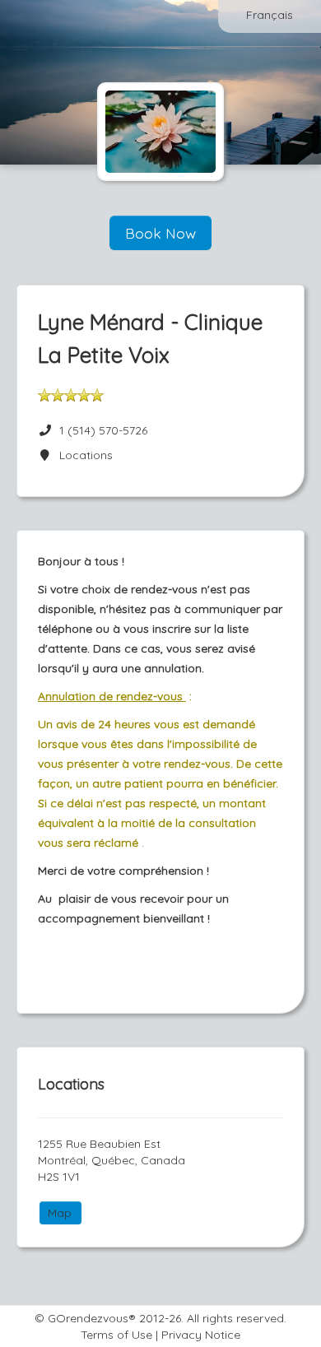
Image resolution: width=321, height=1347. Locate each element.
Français (269, 14)
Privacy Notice (200, 1334)
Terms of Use (116, 1334)
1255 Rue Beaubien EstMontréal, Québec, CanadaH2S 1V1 (111, 1160)
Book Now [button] (160, 233)
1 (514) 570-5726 (103, 430)
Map (60, 1212)
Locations (83, 455)
